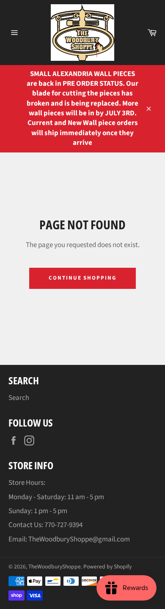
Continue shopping (82, 278)
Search (18, 398)
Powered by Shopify (107, 567)
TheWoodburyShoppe (54, 567)
